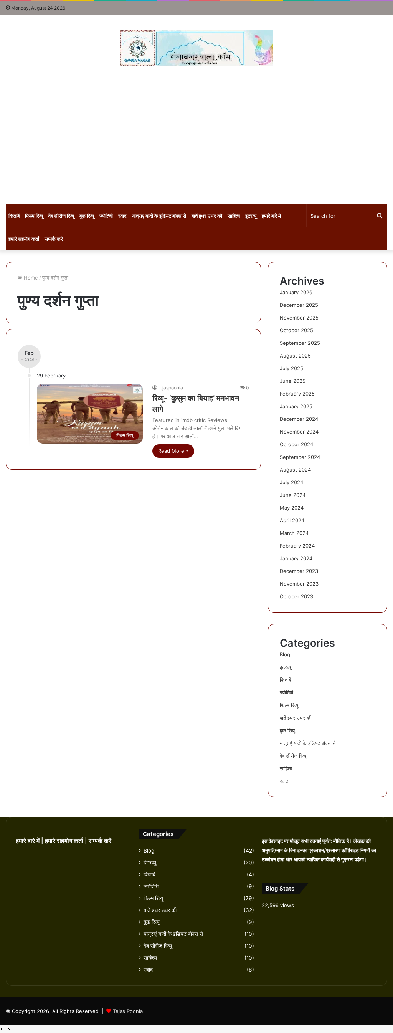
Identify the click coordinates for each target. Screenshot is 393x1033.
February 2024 (297, 546)
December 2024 (299, 419)
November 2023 (299, 584)
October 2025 (296, 330)
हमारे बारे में (271, 216)
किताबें (14, 216)
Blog (285, 654)
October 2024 (296, 444)
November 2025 (299, 318)
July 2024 (291, 482)
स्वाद (122, 216)
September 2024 (300, 457)
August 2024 (295, 470)
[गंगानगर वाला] (196, 48)
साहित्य (234, 216)
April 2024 (292, 520)
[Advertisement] (196, 135)
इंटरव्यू (250, 216)
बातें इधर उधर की (207, 216)
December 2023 (299, 571)
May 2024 (292, 508)
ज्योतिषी (106, 216)
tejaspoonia (170, 388)
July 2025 (291, 368)
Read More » (173, 451)
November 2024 (299, 432)
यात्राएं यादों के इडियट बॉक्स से (159, 216)
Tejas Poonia (128, 1011)
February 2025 (297, 394)
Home (30, 278)
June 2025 (292, 381)
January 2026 (296, 292)
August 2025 (295, 356)
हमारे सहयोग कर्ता (23, 239)
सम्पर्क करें (54, 239)
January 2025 (296, 406)
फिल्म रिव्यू (34, 216)
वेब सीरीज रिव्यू (61, 216)
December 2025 (299, 305)
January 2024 (296, 558)
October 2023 (296, 596)
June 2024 (292, 495)
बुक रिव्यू (86, 216)
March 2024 (294, 533)
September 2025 (300, 343)
